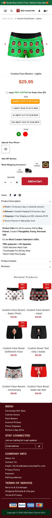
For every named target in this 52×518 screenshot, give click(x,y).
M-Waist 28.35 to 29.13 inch (25, 101)
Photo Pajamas (13, 426)
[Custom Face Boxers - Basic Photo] (14, 295)
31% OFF (47, 286)
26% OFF (23, 286)
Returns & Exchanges (16, 487)
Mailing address (13, 477)
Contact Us (11, 462)
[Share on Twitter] (15, 195)
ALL (12, 18)
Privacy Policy (12, 469)
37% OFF (23, 324)
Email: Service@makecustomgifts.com (25, 466)
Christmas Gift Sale (15, 410)
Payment (9, 473)
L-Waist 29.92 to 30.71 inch (25, 108)
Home (4, 18)
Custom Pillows (13, 422)
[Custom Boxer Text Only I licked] (38, 333)
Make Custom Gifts (36, 512)
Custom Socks (12, 414)
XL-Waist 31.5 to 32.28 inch (25, 115)
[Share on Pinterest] (20, 195)
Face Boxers (11, 418)
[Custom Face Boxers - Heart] (38, 295)
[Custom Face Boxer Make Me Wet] (38, 371)
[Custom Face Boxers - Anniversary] (14, 371)
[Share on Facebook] (10, 195)
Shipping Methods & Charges (20, 491)
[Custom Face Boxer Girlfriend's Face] (14, 333)
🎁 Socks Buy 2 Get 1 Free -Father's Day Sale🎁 (26, 2)
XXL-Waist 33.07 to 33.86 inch (25, 122)
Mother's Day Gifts (14, 430)
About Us (10, 458)
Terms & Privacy (13, 495)
